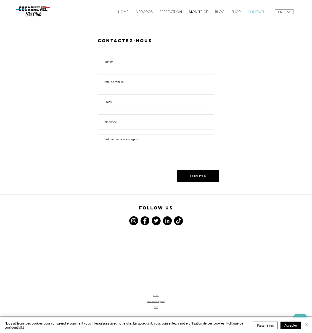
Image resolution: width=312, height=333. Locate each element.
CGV (156, 295)
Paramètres (265, 325)
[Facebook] (144, 220)
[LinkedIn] (167, 220)
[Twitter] (156, 220)
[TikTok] (178, 220)
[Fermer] (306, 325)
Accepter (290, 325)
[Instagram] (133, 220)
